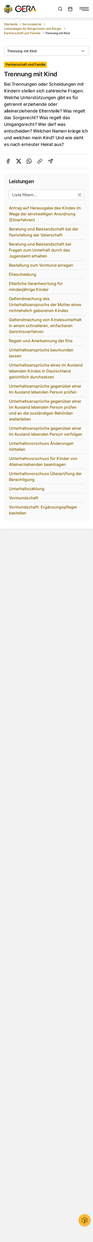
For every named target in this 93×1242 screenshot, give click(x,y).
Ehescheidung (22, 274)
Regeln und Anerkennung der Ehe (40, 340)
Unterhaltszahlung (26, 488)
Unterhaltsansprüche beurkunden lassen (41, 352)
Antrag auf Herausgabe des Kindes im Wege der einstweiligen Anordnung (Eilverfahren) (45, 213)
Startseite (11, 24)
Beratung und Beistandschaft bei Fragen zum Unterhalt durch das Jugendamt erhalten (40, 250)
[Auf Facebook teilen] (8, 161)
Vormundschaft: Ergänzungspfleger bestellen (43, 510)
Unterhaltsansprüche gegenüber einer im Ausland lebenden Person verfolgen (45, 431)
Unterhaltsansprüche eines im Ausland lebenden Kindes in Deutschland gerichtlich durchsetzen (46, 371)
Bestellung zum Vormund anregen (41, 265)
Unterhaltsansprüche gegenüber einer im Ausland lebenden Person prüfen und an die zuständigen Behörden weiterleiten (45, 410)
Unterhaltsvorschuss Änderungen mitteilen (41, 446)
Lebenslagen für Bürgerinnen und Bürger (33, 28)
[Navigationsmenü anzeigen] (84, 9)
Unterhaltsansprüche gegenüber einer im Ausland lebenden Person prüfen (45, 389)
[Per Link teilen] (40, 161)
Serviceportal (31, 24)
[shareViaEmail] (50, 161)
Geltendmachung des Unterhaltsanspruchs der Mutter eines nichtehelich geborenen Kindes (45, 304)
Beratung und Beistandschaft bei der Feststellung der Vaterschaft (43, 231)
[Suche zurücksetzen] (80, 195)
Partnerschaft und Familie (22, 33)
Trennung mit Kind (22, 51)
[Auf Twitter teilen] (19, 161)
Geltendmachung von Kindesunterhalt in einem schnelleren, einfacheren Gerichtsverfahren (45, 325)
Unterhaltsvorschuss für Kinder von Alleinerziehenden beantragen (43, 461)
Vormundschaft (23, 497)
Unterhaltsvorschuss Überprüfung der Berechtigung (45, 476)
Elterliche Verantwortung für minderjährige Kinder (36, 286)
